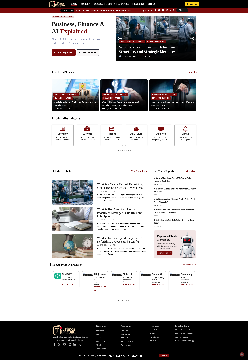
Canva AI (157, 274)
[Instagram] (166, 10)
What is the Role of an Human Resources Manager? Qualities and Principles (120, 213)
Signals (185, 133)
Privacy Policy (117, 355)
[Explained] (161, 129)
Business (87, 133)
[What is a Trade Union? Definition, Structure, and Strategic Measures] (72, 192)
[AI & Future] (136, 129)
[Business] (87, 129)
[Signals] (185, 129)
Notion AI (128, 274)
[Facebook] (155, 10)
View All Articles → (139, 171)
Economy (63, 133)
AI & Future (136, 133)
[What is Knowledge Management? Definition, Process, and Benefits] (72, 246)
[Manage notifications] (242, 354)
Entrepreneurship (161, 98)
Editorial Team (130, 57)
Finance (112, 133)
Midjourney (100, 274)
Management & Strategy (132, 41)
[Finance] (111, 129)
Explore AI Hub (86, 52)
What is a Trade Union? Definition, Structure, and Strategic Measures (105, 10)
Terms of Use (135, 355)
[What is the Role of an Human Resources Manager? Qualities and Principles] (72, 219)
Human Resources (155, 41)
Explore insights (62, 52)
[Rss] (174, 10)
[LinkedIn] (170, 10)
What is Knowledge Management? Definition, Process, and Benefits (119, 239)
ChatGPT (67, 274)
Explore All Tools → (190, 265)
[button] (164, 355)
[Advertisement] (124, 158)
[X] (159, 10)
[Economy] (62, 129)
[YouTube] (163, 10)
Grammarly (186, 274)
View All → (192, 72)
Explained (161, 133)
